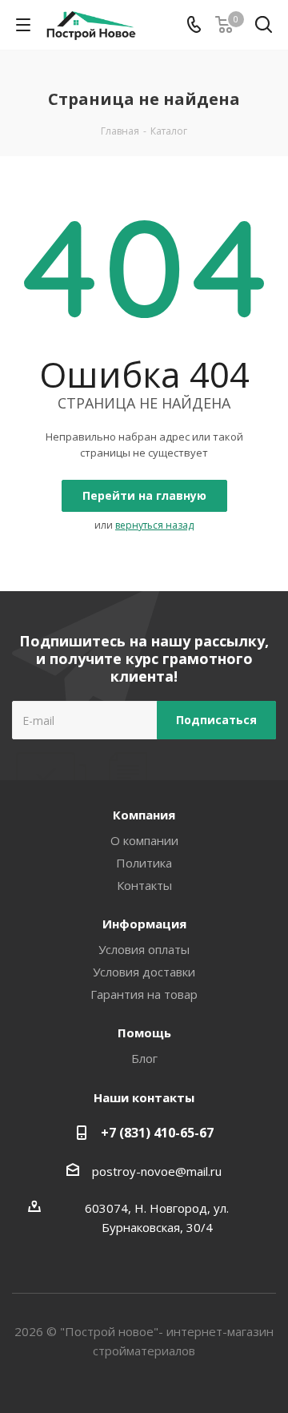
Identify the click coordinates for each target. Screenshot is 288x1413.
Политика (144, 863)
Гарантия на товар (144, 994)
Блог (144, 1058)
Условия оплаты (144, 949)
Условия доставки (144, 972)
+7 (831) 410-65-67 (157, 1132)
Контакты (144, 885)
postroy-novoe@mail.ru (157, 1171)
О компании (144, 840)
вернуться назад (154, 525)
